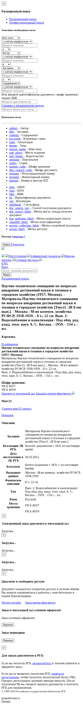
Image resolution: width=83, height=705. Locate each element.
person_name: (17, 149)
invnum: (14, 177)
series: (13, 163)
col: (11, 201)
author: (13, 128)
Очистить (18, 244)
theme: (13, 145)
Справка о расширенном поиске (23, 105)
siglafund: (15, 204)
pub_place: (16, 152)
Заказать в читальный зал (18, 393)
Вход (5, 267)
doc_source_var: (19, 208)
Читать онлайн (11, 602)
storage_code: (17, 166)
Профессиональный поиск (26, 22)
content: (14, 135)
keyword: (15, 138)
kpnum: (14, 180)
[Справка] (40, 260)
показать (18, 236)
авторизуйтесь (41, 663)
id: (10, 197)
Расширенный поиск (23, 19)
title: (11, 131)
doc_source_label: (20, 211)
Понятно (8, 624)
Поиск (6, 244)
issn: (12, 190)
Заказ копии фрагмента (40, 602)
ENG (5, 263)
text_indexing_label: (21, 218)
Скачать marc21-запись (16, 408)
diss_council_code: (20, 170)
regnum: (14, 173)
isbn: (12, 187)
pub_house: (16, 156)
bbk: (12, 194)
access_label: (17, 229)
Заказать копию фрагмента (54, 393)
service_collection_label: (24, 225)
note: (12, 142)
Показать (8, 415)
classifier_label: (18, 222)
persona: (14, 159)
